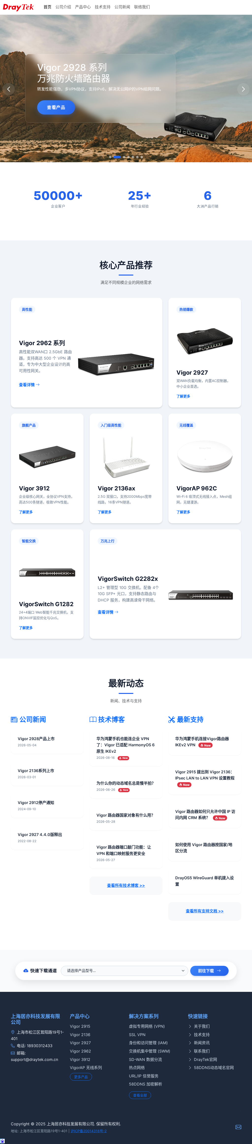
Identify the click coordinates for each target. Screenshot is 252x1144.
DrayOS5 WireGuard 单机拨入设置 (204, 881)
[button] (243, 89)
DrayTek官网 (205, 1059)
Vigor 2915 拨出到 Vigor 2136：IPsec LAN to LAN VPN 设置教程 (205, 778)
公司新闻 (122, 6)
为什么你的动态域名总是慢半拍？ (126, 783)
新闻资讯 (202, 1042)
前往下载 (206, 970)
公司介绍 (63, 6)
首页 (47, 6)
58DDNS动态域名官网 (214, 1067)
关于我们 (202, 1026)
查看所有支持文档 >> (205, 911)
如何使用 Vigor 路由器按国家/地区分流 (203, 847)
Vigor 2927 (80, 1042)
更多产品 (81, 1077)
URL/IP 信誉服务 (143, 1075)
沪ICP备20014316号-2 (89, 1131)
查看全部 (140, 1095)
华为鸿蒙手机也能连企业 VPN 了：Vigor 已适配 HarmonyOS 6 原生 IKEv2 (125, 745)
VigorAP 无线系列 (86, 1067)
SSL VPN (137, 1034)
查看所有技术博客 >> (126, 885)
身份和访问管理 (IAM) (148, 1042)
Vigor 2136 (80, 1034)
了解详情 (98, 123)
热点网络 (137, 1067)
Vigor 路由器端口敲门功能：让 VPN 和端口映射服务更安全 (123, 850)
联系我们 (202, 1051)
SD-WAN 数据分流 (145, 1059)
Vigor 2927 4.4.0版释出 (40, 834)
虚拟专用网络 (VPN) (147, 1026)
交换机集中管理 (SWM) (149, 1051)
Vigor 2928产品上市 (36, 738)
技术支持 (102, 6)
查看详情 (27, 384)
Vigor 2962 (80, 1051)
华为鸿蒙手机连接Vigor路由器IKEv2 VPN (202, 742)
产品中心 (83, 6)
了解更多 (183, 396)
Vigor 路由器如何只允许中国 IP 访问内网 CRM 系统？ (205, 814)
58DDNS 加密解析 (145, 1084)
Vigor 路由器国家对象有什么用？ (125, 815)
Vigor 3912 (80, 1059)
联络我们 (142, 6)
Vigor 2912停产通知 (36, 802)
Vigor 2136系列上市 (36, 770)
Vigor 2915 (80, 1026)
